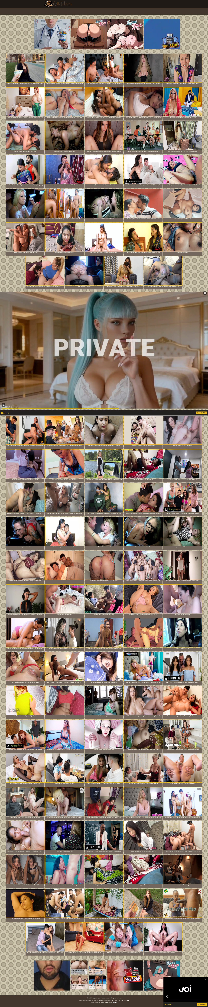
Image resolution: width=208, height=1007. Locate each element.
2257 (128, 1000)
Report (115, 1002)
